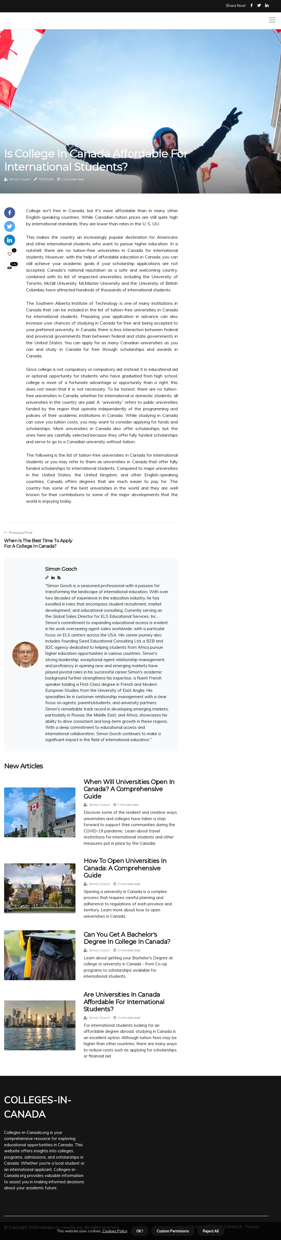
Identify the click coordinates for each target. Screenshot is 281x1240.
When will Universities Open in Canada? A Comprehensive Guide (129, 789)
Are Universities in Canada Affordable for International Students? (124, 1002)
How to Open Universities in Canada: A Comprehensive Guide (125, 868)
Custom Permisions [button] (173, 1231)
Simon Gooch (20, 179)
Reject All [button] (211, 1231)
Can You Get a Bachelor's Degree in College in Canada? (127, 938)
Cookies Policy (114, 1231)
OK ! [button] (139, 1231)
